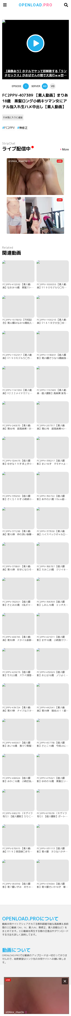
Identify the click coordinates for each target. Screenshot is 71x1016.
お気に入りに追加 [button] (13, 117)
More (65, 149)
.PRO (35, 5)
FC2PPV (9, 128)
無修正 (23, 128)
